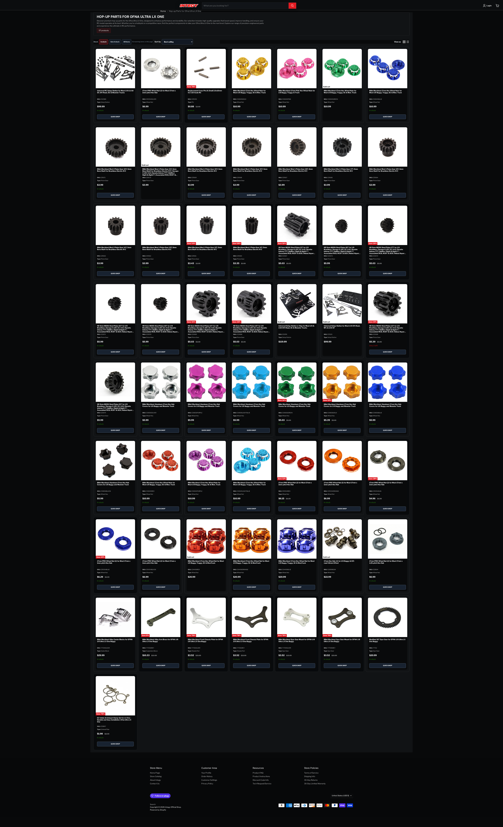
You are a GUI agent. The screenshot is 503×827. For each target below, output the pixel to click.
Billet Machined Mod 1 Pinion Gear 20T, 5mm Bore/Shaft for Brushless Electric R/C (205, 170)
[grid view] (404, 42)
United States (340, 795)
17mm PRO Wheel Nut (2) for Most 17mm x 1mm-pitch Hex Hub (159, 92)
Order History (206, 776)
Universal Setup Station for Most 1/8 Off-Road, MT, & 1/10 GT (342, 327)
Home (163, 11)
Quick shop (115, 117)
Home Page (155, 773)
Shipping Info (309, 776)
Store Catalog (156, 776)
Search (153, 804)
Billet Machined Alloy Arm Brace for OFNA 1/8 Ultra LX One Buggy (160, 640)
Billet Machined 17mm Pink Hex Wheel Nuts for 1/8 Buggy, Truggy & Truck (296, 92)
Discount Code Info (261, 780)
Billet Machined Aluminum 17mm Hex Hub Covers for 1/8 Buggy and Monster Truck (159, 405)
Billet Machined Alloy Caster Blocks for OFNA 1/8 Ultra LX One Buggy (115, 640)
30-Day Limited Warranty (315, 783)
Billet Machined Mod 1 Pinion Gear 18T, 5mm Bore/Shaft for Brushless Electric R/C (295, 170)
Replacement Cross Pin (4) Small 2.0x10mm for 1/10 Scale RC (205, 92)
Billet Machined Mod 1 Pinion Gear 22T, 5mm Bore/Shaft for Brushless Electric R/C (114, 170)
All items (126, 42)
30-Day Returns (311, 780)
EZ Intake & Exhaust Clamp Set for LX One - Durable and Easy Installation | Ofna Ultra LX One (114, 720)
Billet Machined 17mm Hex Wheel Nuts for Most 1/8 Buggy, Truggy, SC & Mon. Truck (249, 92)
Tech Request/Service (262, 783)
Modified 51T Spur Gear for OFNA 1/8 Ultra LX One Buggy (387, 640)
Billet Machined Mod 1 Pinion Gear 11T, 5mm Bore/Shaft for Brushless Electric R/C (250, 248)
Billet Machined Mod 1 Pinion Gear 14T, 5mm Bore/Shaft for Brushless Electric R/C (114, 248)
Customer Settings (209, 780)
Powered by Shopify (158, 810)
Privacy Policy (207, 783)
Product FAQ (258, 773)
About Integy (155, 780)
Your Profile (206, 773)
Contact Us (154, 783)
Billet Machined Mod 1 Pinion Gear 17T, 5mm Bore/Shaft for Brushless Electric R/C (341, 170)
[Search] (292, 6)
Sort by (158, 42)
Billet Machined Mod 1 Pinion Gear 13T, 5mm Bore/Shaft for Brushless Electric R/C (160, 248)
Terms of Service (311, 773)
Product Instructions (261, 776)
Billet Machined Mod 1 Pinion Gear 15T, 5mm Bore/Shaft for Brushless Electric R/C (386, 170)
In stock (103, 42)
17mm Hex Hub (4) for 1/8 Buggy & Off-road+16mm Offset (339, 562)
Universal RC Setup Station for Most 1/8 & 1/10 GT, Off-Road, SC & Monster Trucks (115, 92)
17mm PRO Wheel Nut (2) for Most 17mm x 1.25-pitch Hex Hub (386, 562)
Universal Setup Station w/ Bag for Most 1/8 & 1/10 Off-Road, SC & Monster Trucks (296, 327)
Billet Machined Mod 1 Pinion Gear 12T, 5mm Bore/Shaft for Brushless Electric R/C (205, 248)
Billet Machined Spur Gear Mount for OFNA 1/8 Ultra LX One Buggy (296, 640)
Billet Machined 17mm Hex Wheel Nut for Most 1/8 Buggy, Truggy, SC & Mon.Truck (206, 562)
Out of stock (114, 42)
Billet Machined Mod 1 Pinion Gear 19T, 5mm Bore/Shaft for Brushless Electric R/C (250, 170)
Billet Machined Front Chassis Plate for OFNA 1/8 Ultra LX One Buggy (205, 640)
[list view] (408, 42)
